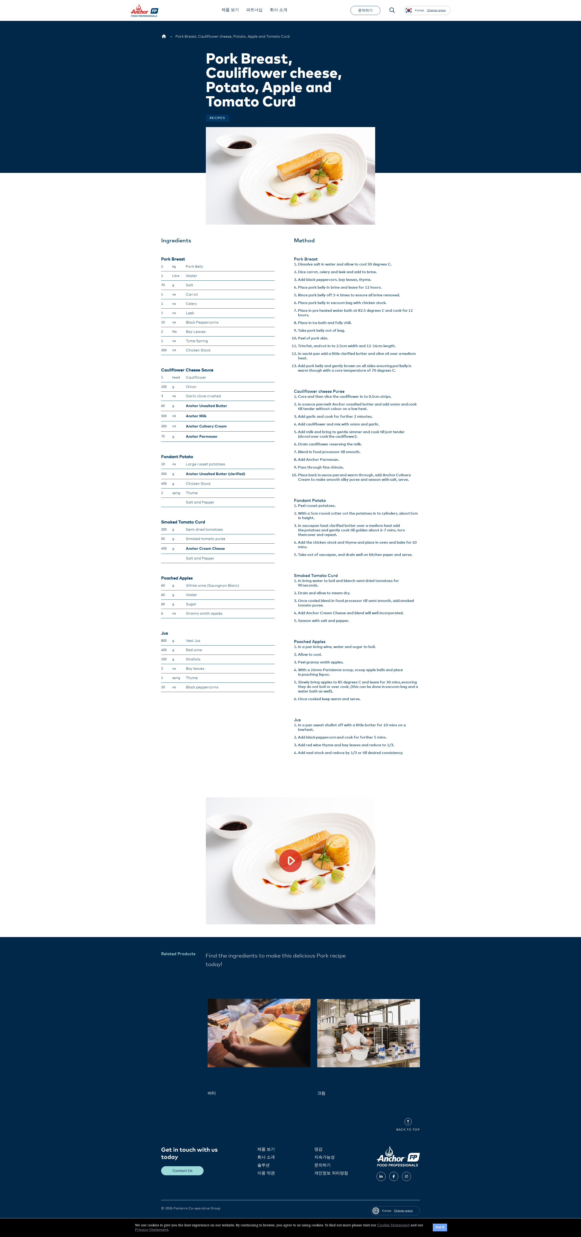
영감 (318, 1149)
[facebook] (393, 1176)
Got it (440, 1227)
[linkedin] (381, 1176)
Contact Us (182, 1171)
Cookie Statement (393, 1225)
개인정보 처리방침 (331, 1173)
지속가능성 (324, 1157)
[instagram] (406, 1176)
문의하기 (365, 10)
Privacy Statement (151, 1230)
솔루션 (263, 1165)
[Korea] (164, 36)
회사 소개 (266, 1157)
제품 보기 (266, 1149)
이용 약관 (266, 1173)
